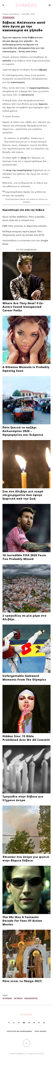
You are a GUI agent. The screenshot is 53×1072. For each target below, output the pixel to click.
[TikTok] (29, 1022)
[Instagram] (18, 1022)
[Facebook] (9, 1022)
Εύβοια (32, 37)
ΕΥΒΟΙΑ (18, 998)
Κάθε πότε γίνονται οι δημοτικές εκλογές (24, 225)
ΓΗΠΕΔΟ (8, 998)
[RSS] (39, 1022)
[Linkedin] (34, 1022)
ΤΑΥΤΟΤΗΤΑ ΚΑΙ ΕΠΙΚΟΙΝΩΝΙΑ (19, 1031)
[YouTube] (23, 1022)
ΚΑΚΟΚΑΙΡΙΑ (31, 998)
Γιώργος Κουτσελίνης (10, 14)
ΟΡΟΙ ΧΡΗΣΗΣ (40, 1031)
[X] (13, 1022)
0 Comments (8, 17)
